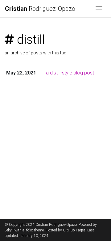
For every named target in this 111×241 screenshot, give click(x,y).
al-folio (28, 230)
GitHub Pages (74, 230)
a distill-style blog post (70, 73)
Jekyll (9, 230)
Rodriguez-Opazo (40, 8)
